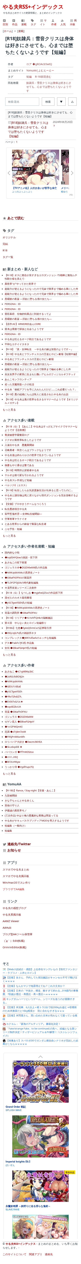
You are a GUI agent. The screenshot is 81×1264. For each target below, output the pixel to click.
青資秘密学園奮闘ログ (17, 435)
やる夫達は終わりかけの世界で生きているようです (33, 455)
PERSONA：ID (13, 304)
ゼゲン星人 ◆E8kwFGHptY (19, 721)
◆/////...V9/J (11, 757)
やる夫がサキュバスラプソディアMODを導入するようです (37, 820)
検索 (48, 101)
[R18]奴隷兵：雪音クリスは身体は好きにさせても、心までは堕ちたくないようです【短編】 (28, 129)
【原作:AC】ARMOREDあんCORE (23, 324)
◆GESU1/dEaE (13, 686)
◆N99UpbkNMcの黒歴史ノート (22, 572)
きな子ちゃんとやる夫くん (19, 800)
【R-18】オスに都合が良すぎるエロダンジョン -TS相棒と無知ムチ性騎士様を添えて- (41, 277)
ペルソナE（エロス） (16, 485)
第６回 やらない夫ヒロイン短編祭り (25, 623)
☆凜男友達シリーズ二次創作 (21, 587)
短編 (29, 76)
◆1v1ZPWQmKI (13, 726)
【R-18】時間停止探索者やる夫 (22, 470)
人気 (63, 24)
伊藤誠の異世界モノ (16, 810)
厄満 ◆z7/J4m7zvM (15, 731)
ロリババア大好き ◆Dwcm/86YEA (23, 741)
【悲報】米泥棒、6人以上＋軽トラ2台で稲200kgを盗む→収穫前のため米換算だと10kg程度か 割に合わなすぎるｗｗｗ (40, 1009)
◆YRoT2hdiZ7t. (13, 696)
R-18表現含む (43, 76)
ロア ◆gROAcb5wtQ (39, 64)
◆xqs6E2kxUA (13, 706)
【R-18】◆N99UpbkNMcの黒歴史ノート (27, 607)
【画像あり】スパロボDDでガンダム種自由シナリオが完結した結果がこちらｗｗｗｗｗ (40, 1042)
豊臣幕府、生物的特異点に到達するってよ (28, 314)
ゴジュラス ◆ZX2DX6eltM (19, 716)
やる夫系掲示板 (12, 914)
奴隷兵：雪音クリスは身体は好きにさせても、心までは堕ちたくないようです (48, 86)
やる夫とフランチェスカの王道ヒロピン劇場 (29, 359)
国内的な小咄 (12, 552)
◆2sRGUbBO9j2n (14, 676)
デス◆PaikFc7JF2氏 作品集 (19, 643)
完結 (5, 244)
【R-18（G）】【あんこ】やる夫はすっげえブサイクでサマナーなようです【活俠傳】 (41, 428)
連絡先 (49, 1254)
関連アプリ (35, 1254)
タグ (33, 24)
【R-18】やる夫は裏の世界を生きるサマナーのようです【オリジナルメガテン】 (41, 401)
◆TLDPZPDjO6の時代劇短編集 (21, 582)
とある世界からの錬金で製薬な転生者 (25, 524)
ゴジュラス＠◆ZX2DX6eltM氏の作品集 (26, 567)
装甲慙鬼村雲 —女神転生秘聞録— (23, 513)
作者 (54, 24)
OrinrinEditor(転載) (14, 947)
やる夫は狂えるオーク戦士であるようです (28, 339)
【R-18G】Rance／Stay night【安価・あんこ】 (30, 790)
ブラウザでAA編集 (13, 889)
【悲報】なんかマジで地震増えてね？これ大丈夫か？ (35, 986)
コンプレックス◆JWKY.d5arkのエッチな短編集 (30, 637)
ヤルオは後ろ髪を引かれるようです (24, 475)
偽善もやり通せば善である (19, 465)
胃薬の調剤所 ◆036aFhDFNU (21, 612)
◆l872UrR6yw (12, 761)
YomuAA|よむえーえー (40, 70)
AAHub (7, 927)
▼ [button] (61, 101)
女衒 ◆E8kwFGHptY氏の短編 (21, 648)
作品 (14, 24)
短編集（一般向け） (16, 825)
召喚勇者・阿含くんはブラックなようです (28, 450)
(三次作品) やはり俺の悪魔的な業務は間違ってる (31, 815)
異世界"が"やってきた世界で (20, 283)
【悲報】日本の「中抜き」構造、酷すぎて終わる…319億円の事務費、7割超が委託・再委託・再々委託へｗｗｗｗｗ (40, 992)
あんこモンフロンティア (18, 379)
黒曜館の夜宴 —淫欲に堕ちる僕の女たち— (28, 299)
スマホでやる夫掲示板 (16, 876)
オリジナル (9, 237)
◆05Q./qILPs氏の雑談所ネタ (20, 633)
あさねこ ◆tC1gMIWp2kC (19, 671)
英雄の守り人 (12, 805)
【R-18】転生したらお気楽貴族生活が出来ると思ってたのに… (39, 490)
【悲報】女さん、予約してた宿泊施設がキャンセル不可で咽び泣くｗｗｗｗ (40, 979)
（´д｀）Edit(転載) (13, 940)
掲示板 (73, 22)
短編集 (8, 830)
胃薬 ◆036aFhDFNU (16, 711)
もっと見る (9, 409)
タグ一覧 (8, 257)
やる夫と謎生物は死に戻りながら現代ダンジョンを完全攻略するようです (41, 497)
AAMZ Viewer (11, 921)
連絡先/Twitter (18, 844)
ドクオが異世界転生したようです (23, 440)
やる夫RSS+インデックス (33, 6)
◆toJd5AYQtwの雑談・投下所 (21, 557)
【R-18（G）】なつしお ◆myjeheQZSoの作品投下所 (34, 592)
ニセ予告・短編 (13, 529)
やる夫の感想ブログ (14, 908)
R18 (5, 250)
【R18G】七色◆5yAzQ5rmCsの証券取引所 (28, 628)
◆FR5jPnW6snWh (15, 736)
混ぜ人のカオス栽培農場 (18, 597)
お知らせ (14, 850)
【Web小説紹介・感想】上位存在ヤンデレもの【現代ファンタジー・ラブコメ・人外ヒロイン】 (40, 971)
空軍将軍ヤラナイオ (16, 519)
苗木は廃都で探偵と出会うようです (24, 329)
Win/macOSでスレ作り (17, 882)
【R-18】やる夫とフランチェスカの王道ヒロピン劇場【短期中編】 (41, 354)
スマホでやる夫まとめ (16, 869)
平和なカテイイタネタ (17, 344)
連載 (24, 24)
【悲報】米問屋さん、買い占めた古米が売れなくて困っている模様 (40, 1017)
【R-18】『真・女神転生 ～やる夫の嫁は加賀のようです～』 (39, 349)
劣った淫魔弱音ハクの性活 (19, 384)
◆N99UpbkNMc (14, 681)
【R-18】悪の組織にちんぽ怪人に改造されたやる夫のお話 (36, 394)
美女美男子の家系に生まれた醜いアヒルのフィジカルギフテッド (40, 374)
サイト (43, 22)
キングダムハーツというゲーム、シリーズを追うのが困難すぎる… (39, 1000)
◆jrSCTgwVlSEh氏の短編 (18, 602)
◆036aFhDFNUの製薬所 (18, 577)
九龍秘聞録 (11, 795)
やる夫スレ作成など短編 (18, 480)
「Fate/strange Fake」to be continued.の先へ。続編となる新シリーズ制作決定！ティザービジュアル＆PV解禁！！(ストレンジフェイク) (40, 1032)
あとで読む (15, 218)
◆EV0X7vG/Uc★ (14, 701)
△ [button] (72, 101)
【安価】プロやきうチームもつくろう (25, 504)
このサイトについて (14, 1254)
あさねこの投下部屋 (16, 562)
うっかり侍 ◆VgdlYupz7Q (19, 767)
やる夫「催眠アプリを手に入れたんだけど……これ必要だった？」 (41, 389)
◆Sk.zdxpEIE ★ (13, 747)
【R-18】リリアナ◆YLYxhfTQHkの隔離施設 (29, 617)
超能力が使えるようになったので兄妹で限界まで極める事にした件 (41, 288)
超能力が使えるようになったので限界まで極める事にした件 (38, 369)
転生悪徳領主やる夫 (16, 509)
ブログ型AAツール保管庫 (17, 934)
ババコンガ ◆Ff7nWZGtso (19, 752)
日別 (5, 24)
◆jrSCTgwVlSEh (13, 691)
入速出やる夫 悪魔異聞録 (19, 445)
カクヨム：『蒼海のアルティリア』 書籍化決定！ (33, 1024)
